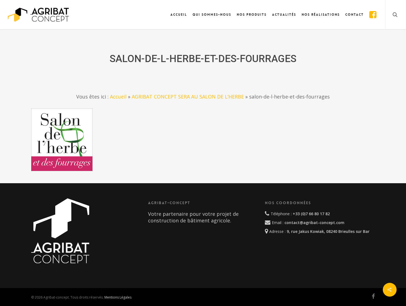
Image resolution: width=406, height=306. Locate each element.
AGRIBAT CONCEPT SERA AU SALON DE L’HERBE (188, 96)
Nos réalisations (321, 14)
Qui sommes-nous (212, 14)
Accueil (178, 14)
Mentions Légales (117, 297)
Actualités (284, 14)
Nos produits (252, 14)
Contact (354, 14)
